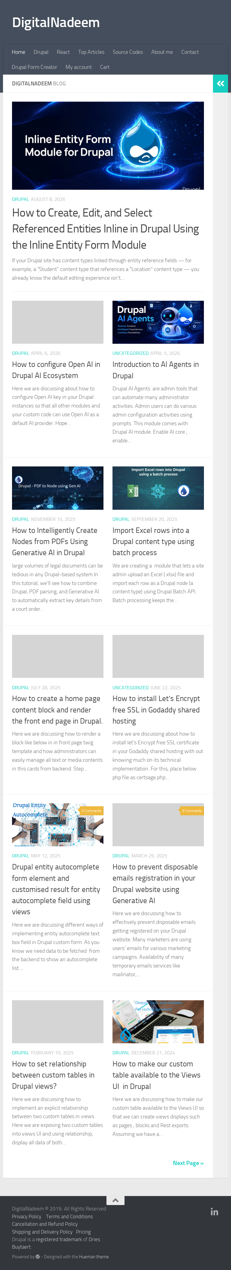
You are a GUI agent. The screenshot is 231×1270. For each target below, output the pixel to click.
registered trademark (59, 1239)
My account (79, 67)
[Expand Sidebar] (220, 84)
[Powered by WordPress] (37, 1257)
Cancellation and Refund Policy (45, 1224)
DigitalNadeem (56, 22)
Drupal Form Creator (34, 67)
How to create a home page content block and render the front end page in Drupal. (57, 709)
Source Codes (128, 52)
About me (162, 52)
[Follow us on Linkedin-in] (215, 1212)
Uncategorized (130, 353)
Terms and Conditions (69, 1216)
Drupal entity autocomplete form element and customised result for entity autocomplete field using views (56, 889)
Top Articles (91, 52)
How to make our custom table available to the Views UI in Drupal (156, 1075)
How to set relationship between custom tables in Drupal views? (53, 1075)
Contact (190, 52)
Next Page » (188, 1163)
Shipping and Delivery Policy (42, 1232)
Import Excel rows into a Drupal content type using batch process (153, 541)
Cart (104, 67)
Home (18, 52)
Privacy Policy (26, 1216)
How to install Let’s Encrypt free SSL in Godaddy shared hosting (156, 709)
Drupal (41, 52)
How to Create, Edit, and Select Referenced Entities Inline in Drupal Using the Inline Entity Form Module (105, 229)
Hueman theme (94, 1256)
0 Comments (91, 811)
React (63, 52)
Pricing (83, 1232)
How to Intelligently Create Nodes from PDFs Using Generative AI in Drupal (54, 541)
